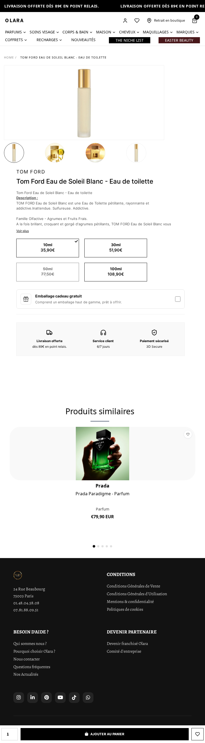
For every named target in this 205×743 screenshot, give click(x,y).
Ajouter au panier (103, 529)
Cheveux (127, 31)
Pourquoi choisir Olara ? (34, 651)
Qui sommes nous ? (30, 644)
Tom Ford (30, 172)
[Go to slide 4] (107, 546)
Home (9, 57)
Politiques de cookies (125, 609)
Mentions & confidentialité (130, 602)
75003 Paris (23, 596)
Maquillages (156, 31)
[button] (14, 153)
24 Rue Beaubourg (29, 589)
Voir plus (22, 231)
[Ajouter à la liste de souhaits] (197, 734)
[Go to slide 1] (94, 546)
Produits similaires (99, 411)
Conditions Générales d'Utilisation (137, 594)
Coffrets (14, 39)
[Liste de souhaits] (137, 20)
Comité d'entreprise (124, 651)
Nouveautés (83, 39)
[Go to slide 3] (102, 546)
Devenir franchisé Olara (127, 644)
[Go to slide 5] (111, 546)
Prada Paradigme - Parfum (102, 494)
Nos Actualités (25, 674)
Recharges (47, 39)
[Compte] (125, 20)
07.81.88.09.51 (25, 610)
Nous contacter (26, 659)
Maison (103, 31)
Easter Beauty (179, 40)
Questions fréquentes (31, 667)
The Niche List (130, 40)
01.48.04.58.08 (26, 603)
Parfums (13, 31)
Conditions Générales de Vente (133, 586)
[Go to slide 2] (98, 546)
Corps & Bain (75, 31)
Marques (185, 31)
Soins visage (42, 31)
